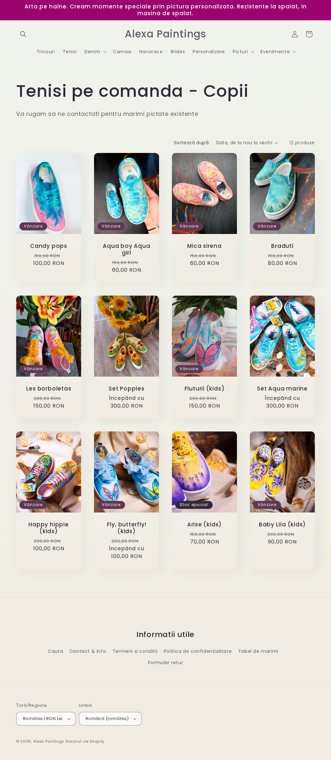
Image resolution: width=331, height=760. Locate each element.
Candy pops (48, 246)
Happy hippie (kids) (48, 528)
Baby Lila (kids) (282, 525)
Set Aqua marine (282, 389)
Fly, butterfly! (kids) (126, 528)
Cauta (55, 651)
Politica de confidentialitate (198, 651)
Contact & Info (87, 651)
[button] (23, 34)
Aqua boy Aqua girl (126, 250)
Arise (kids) (204, 525)
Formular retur (165, 662)
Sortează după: (192, 142)
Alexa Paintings (49, 741)
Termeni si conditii (134, 651)
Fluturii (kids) (205, 389)
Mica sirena (204, 246)
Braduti (282, 246)
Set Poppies (126, 389)
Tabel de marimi (258, 651)
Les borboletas (48, 389)
